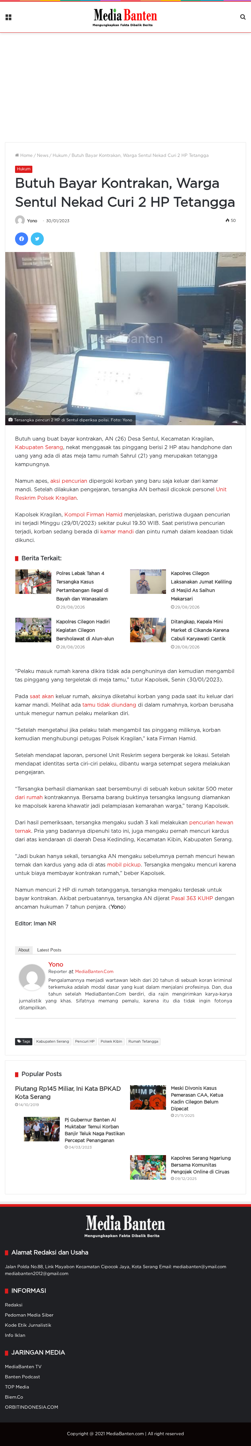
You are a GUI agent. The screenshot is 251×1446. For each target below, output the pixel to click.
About (23, 950)
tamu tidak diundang (109, 705)
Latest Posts (49, 950)
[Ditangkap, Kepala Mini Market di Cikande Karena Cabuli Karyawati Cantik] (148, 630)
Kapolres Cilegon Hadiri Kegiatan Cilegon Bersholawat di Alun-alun (85, 630)
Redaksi (14, 1305)
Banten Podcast (22, 1377)
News (42, 156)
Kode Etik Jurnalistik (28, 1325)
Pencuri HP (84, 1041)
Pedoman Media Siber (29, 1315)
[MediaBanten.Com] (125, 17)
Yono (32, 221)
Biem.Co (14, 1397)
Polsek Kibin (111, 1041)
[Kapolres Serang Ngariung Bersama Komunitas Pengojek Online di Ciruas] (148, 1167)
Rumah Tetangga (143, 1041)
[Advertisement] (125, 83)
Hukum (60, 156)
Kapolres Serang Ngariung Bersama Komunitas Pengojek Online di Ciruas (201, 1165)
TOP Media (17, 1387)
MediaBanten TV (23, 1367)
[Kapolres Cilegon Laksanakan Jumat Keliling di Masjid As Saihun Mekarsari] (148, 581)
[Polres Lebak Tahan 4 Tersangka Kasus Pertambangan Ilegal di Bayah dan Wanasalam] (33, 581)
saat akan (42, 696)
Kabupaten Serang (39, 447)
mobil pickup (124, 865)
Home (26, 156)
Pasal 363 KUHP (192, 898)
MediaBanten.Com (94, 972)
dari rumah (29, 797)
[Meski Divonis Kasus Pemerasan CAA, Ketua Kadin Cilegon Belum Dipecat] (148, 1097)
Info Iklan (15, 1335)
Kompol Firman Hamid (93, 515)
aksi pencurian (68, 481)
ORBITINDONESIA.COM (31, 1407)
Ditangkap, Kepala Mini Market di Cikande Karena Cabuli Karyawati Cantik (200, 630)
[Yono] (32, 988)
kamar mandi (117, 532)
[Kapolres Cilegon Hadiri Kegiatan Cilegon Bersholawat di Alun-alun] (33, 630)
